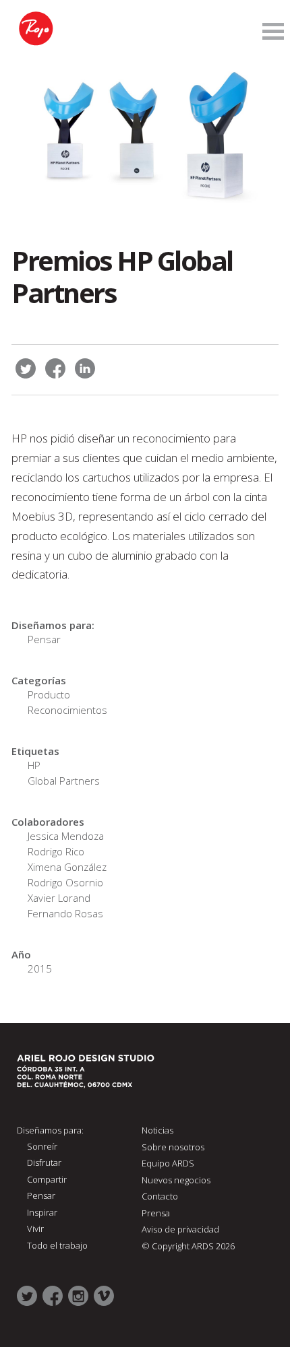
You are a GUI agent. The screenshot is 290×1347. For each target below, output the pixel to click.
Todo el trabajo (57, 1245)
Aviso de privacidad (180, 1229)
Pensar (44, 639)
